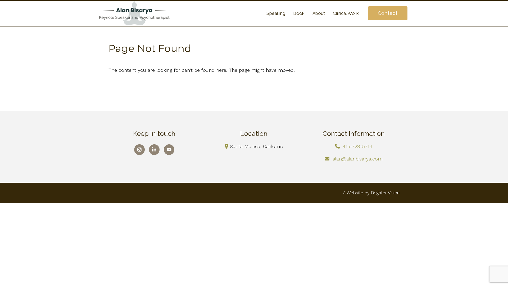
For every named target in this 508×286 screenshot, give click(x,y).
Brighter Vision (385, 192)
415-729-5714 (357, 146)
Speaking (275, 13)
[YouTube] (169, 149)
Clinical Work (346, 13)
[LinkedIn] (154, 149)
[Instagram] (139, 149)
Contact (388, 13)
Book (299, 13)
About (318, 13)
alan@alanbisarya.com (358, 159)
